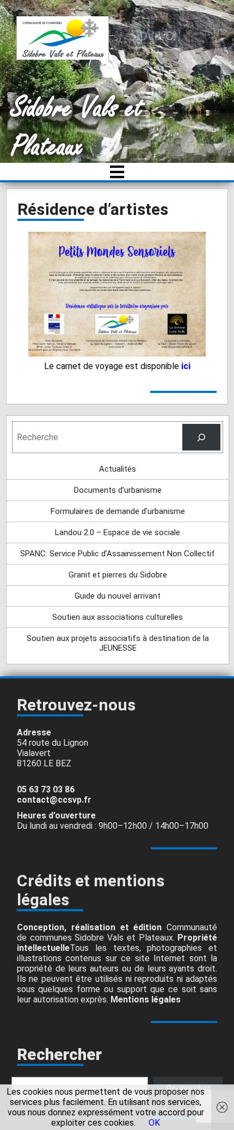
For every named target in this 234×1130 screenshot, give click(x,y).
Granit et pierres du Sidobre (118, 575)
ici (185, 366)
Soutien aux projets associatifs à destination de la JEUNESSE (118, 643)
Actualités (117, 469)
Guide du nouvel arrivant (118, 596)
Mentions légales (145, 999)
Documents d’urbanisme (118, 490)
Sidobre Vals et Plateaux (77, 127)
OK (154, 1123)
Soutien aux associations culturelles (117, 617)
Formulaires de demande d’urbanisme (118, 511)
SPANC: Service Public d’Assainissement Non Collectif (117, 553)
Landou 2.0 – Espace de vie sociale (117, 532)
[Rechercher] (201, 437)
